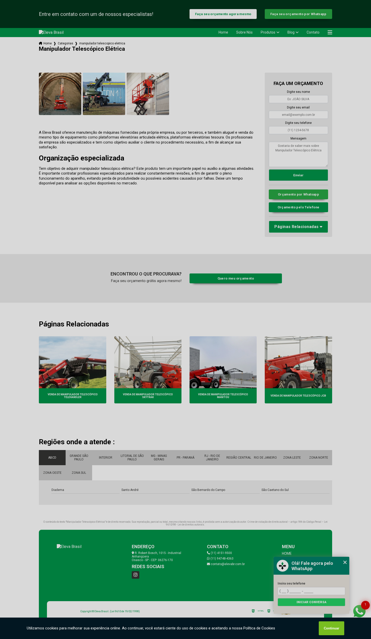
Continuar (331, 628)
